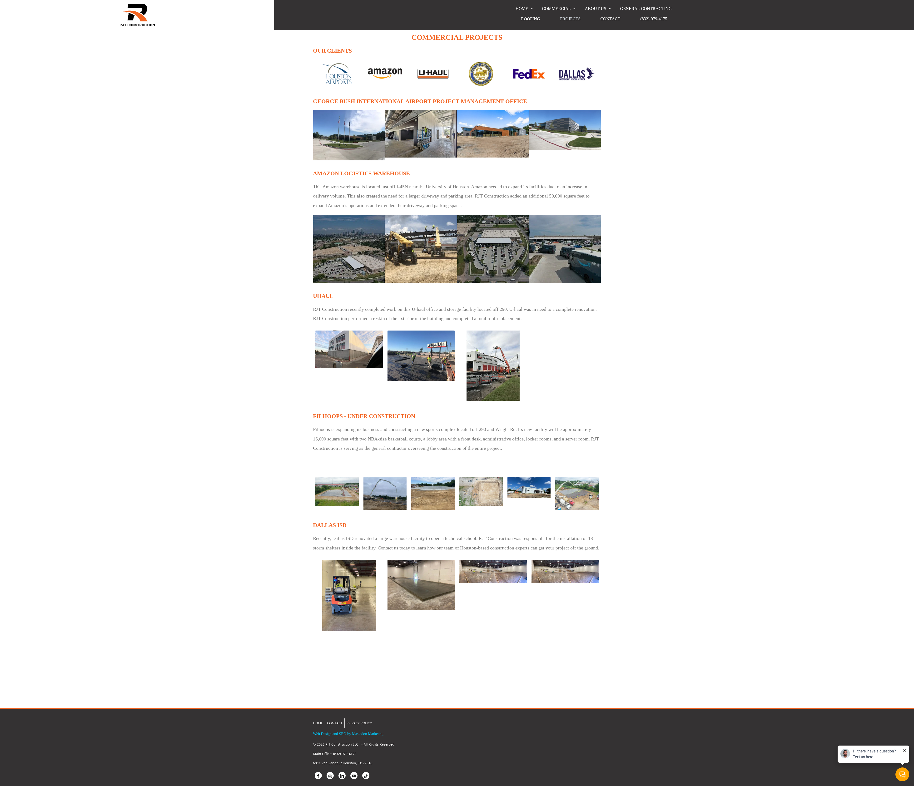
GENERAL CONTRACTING (646, 8)
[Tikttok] (365, 775)
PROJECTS (570, 18)
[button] (524, 8)
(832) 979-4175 (653, 18)
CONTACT (610, 18)
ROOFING (530, 18)
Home (522, 8)
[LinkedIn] (342, 775)
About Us (595, 8)
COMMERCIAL (556, 8)
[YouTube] (354, 775)
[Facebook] (318, 775)
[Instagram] (330, 775)
